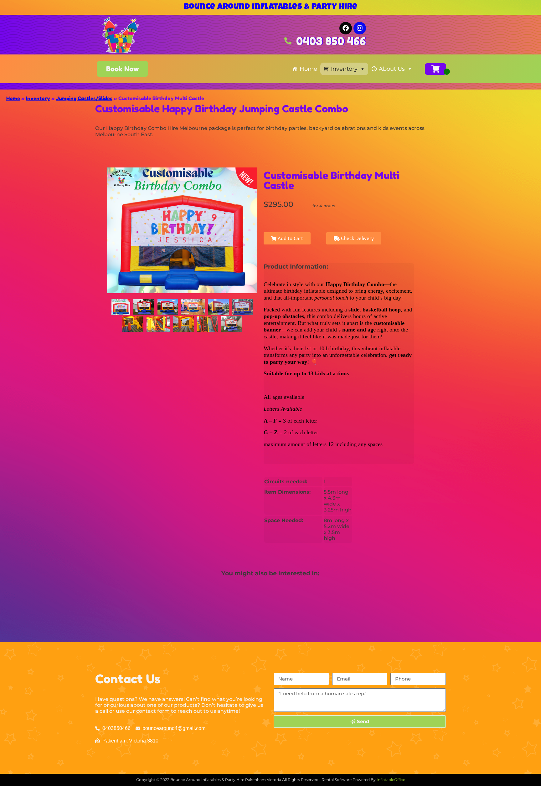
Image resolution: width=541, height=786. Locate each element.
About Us (392, 68)
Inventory (344, 68)
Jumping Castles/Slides (84, 98)
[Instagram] (359, 28)
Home (308, 68)
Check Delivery (357, 238)
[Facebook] (345, 28)
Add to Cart (289, 238)
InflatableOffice (391, 779)
